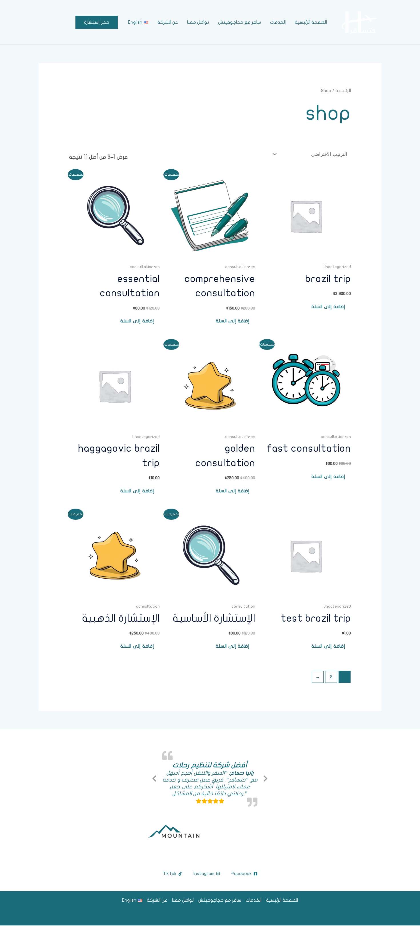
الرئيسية (343, 90)
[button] (96, 22)
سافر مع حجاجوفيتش (239, 22)
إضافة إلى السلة (328, 306)
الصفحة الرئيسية (311, 22)
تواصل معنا (198, 22)
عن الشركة (167, 22)
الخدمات (278, 22)
